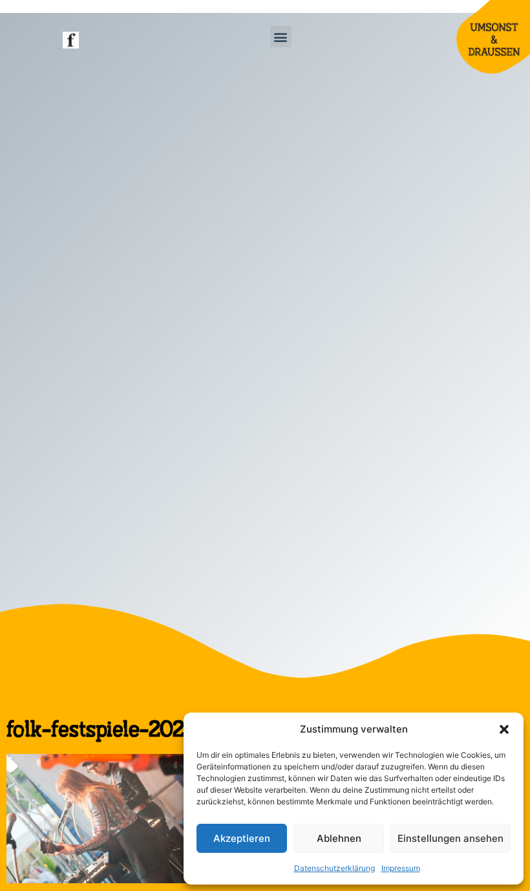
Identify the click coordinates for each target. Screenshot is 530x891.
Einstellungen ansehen (451, 838)
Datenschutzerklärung (334, 868)
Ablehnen (339, 838)
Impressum (400, 868)
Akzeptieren (241, 838)
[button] (504, 729)
